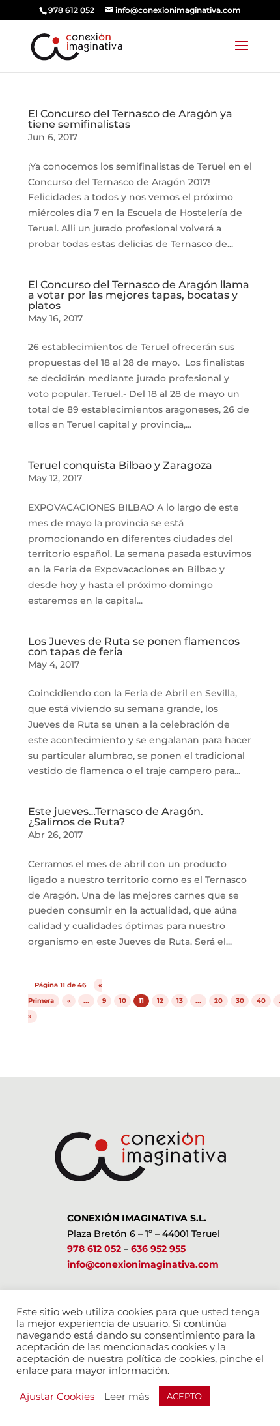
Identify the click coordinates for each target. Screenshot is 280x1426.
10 (122, 1000)
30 (240, 1000)
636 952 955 (158, 1249)
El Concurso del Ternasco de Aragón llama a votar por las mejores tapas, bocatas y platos (138, 295)
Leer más (126, 1397)
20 (218, 1000)
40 (261, 1000)
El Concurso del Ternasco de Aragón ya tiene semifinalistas (130, 119)
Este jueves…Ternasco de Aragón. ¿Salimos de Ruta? (115, 816)
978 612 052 (94, 1249)
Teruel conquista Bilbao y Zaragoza (120, 465)
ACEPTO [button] (184, 1396)
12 (160, 1000)
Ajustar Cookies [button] (57, 1397)
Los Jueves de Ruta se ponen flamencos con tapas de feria (134, 646)
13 (179, 1000)
